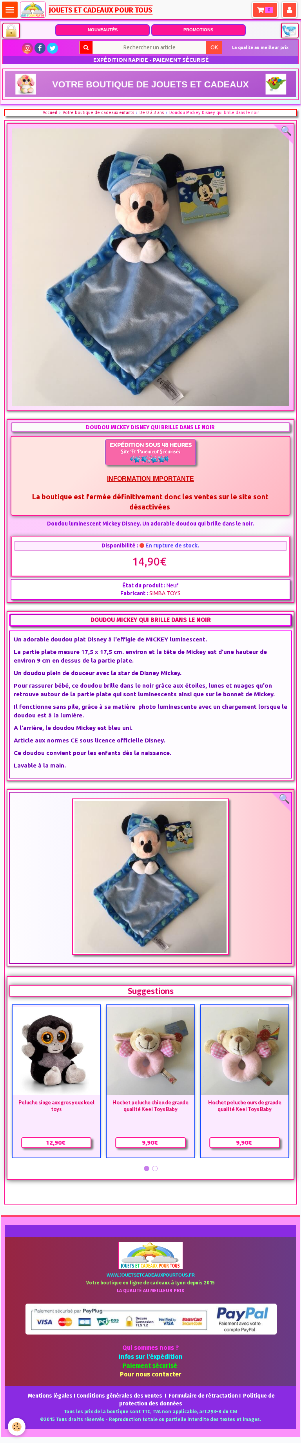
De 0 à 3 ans (152, 112)
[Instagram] (27, 48)
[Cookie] (16, 1427)
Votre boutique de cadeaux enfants (98, 112)
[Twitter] (52, 48)
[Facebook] (39, 48)
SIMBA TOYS (165, 593)
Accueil (50, 112)
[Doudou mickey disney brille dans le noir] (151, 876)
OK (214, 47)
